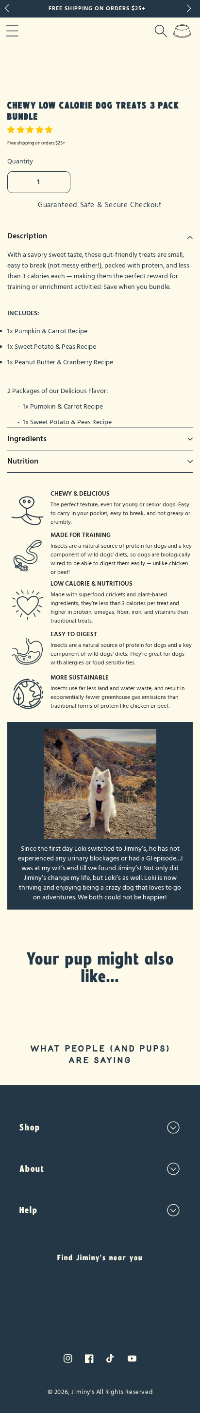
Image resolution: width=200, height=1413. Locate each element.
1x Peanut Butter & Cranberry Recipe (60, 362)
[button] (31, 130)
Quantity (20, 161)
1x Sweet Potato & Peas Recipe (51, 347)
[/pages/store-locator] (100, 1300)
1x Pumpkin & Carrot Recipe (47, 331)
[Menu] (12, 30)
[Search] (160, 30)
